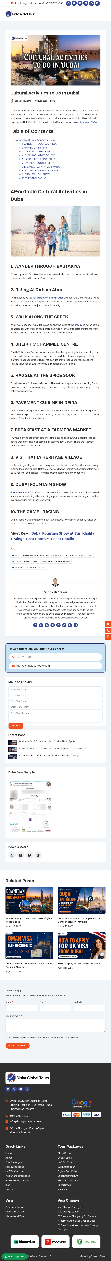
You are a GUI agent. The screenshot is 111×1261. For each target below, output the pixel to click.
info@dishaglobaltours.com (28, 3)
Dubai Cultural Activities (24, 561)
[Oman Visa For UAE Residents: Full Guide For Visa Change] (29, 945)
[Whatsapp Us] (108, 637)
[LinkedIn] (97, 3)
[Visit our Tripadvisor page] (24, 1242)
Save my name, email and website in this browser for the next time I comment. (44, 1037)
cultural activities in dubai (79, 555)
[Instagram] (74, 3)
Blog (52, 101)
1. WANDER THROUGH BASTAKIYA (39, 143)
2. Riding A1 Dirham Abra (34, 147)
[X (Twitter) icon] (52, 625)
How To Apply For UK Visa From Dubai (79, 963)
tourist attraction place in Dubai (46, 297)
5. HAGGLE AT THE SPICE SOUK (38, 159)
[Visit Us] (108, 624)
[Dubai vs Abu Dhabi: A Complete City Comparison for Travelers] (82, 900)
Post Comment (17, 1045)
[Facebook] (68, 3)
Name (9, 1001)
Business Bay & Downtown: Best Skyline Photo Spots (47, 741)
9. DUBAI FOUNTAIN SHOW (36, 174)
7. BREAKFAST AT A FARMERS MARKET (42, 166)
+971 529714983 (54, 3)
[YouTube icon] (70, 625)
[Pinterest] (91, 3)
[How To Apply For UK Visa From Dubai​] (82, 945)
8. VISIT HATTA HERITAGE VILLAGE (40, 170)
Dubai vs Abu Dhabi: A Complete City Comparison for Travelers (52, 748)
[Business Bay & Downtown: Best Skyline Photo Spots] (29, 900)
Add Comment (13, 1015)
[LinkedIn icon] (41, 625)
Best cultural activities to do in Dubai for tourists (36, 555)
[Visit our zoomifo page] (55, 1242)
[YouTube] (85, 3)
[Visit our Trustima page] (86, 1242)
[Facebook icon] (35, 625)
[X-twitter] (14, 1089)
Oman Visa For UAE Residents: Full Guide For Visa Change (49, 755)
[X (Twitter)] (80, 3)
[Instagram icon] (58, 625)
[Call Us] (108, 630)
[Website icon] (47, 625)
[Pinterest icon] (64, 625)
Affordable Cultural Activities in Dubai (35, 140)
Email (43, 1001)
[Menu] (104, 14)
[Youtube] (20, 1089)
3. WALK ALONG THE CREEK (36, 151)
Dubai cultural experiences (56, 561)
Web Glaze (100, 1256)
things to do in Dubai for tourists (28, 567)
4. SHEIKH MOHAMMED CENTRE (38, 155)
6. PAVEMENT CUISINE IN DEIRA (38, 162)
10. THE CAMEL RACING (34, 178)
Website (78, 1001)
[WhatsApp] (76, 625)
